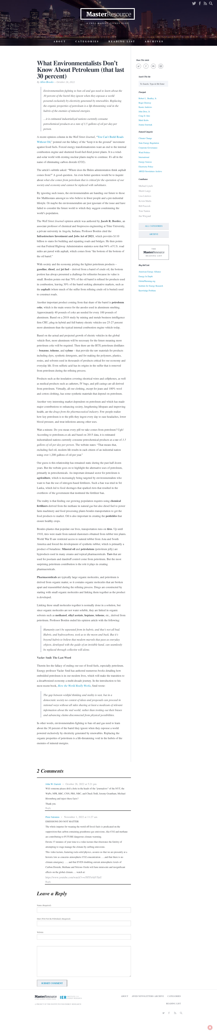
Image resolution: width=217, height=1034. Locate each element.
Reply (48, 807)
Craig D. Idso (144, 115)
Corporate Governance (148, 147)
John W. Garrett (53, 784)
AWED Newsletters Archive (150, 171)
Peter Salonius (52, 817)
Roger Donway (145, 102)
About (60, 41)
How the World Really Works (74, 685)
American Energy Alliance (150, 271)
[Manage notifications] (210, 1027)
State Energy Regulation (149, 143)
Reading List (121, 41)
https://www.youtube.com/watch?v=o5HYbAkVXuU (73, 877)
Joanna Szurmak (145, 124)
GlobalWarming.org (147, 281)
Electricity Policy (146, 166)
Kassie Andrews (145, 107)
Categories (87, 41)
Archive (153, 234)
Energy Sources (145, 161)
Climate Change (145, 138)
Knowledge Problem (147, 290)
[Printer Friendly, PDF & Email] (160, 66)
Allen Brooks (47, 82)
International (144, 157)
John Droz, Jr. (144, 111)
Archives (154, 41)
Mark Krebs (144, 120)
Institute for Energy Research (151, 285)
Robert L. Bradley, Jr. (148, 98)
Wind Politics (144, 152)
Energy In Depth (146, 276)
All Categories (154, 226)
